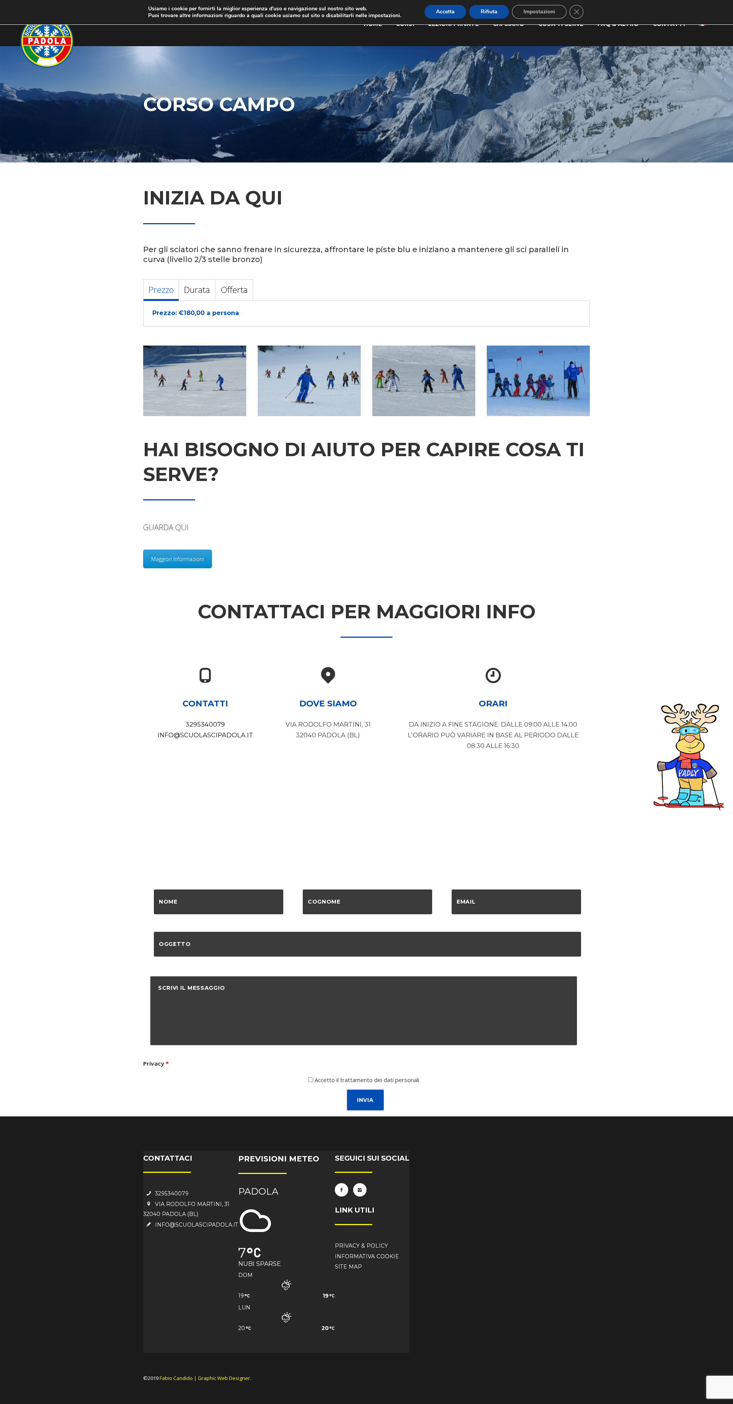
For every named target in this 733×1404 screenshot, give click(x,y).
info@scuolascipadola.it (205, 735)
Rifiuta (489, 11)
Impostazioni (539, 11)
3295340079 (205, 724)
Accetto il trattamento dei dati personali (366, 1080)
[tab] (161, 290)
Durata (197, 290)
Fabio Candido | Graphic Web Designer (205, 1378)
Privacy (156, 1063)
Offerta (234, 290)
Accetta (445, 11)
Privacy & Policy (361, 1245)
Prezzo (161, 290)
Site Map (348, 1266)
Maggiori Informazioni (177, 559)
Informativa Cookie (367, 1256)
